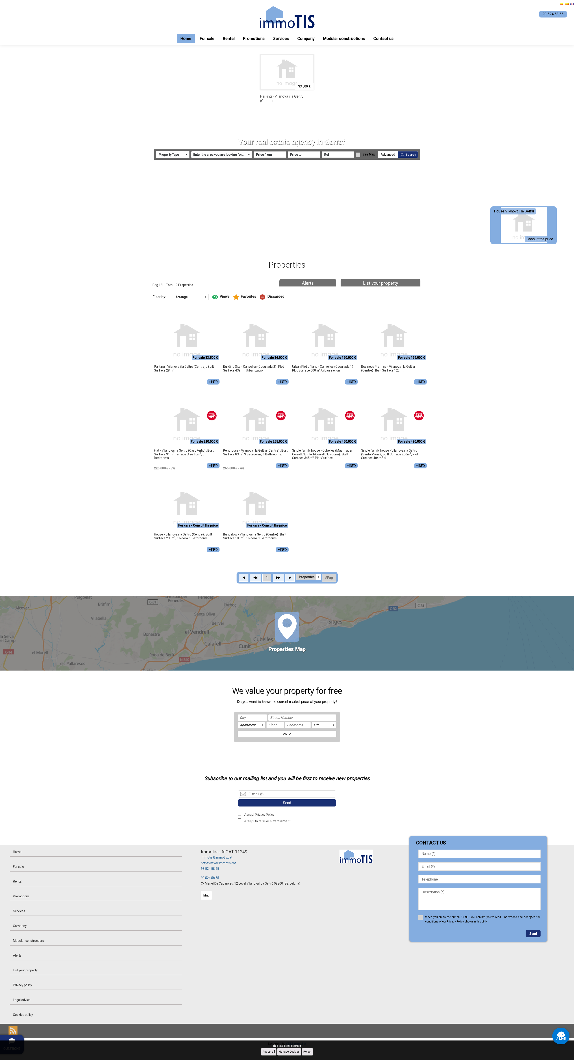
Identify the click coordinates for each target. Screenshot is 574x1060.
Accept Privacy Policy (259, 814)
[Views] (221, 297)
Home (185, 38)
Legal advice (21, 1000)
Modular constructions (344, 38)
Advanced (388, 154)
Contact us (383, 38)
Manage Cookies (289, 1051)
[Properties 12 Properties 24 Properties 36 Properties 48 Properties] (308, 577)
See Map (369, 154)
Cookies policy (23, 1014)
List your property (380, 283)
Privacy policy (22, 985)
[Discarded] (272, 297)
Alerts (308, 283)
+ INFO (213, 382)
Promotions (254, 38)
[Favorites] (244, 297)
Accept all (269, 1051)
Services (281, 38)
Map (206, 895)
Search (411, 154)
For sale (207, 38)
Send (287, 803)
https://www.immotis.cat (218, 863)
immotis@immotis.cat (216, 857)
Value (287, 734)
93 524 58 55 (210, 868)
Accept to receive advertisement (267, 821)
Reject (307, 1051)
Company (306, 38)
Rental (229, 38)
